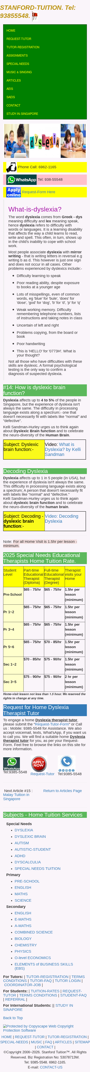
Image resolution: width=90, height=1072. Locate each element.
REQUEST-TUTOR (18, 39)
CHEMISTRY (26, 945)
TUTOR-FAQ (41, 981)
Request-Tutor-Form (52, 724)
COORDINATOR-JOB (22, 985)
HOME (10, 30)
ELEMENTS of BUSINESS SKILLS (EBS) (44, 966)
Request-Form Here (38, 192)
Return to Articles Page (62, 791)
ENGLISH (23, 887)
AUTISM (22, 843)
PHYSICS (23, 951)
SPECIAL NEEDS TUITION (37, 869)
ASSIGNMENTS (17, 55)
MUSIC (36, 1042)
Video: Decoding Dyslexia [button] (61, 519)
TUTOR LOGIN (68, 981)
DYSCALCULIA (28, 862)
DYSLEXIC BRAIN (30, 836)
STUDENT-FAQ (73, 995)
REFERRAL (15, 999)
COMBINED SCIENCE (34, 932)
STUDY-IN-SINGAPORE (22, 113)
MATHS (21, 894)
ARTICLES (13, 80)
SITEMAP (82, 1042)
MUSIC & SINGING (19, 72)
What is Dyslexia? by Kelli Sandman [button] (63, 449)
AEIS (9, 89)
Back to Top (13, 1018)
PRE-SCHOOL (27, 881)
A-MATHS (23, 926)
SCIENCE (23, 900)
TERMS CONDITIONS (38, 995)
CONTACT (13, 105)
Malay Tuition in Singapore (16, 797)
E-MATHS (23, 919)
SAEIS (10, 97)
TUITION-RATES (45, 991)
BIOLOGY (23, 939)
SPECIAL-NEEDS (17, 64)
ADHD (20, 856)
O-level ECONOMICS (33, 958)
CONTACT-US (51, 1067)
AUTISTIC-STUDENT (33, 849)
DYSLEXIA (24, 830)
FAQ (48, 1042)
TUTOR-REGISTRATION (22, 47)
